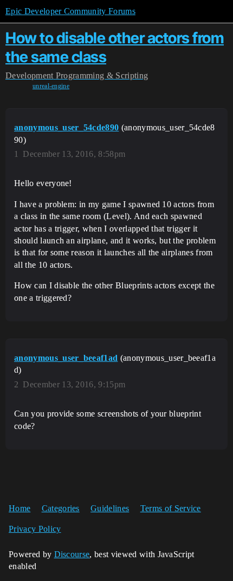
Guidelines (109, 508)
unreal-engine (51, 86)
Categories (61, 508)
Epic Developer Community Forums (70, 11)
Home (19, 508)
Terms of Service (170, 508)
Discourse (72, 554)
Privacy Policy (35, 528)
